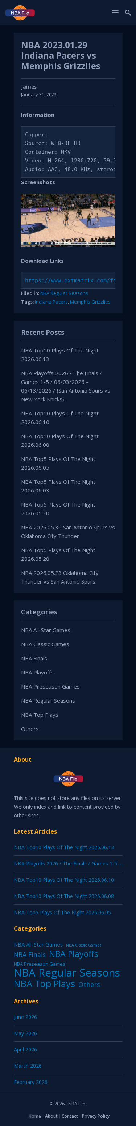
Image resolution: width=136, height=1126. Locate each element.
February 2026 (31, 1082)
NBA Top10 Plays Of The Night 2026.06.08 (64, 896)
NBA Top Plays (39, 714)
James (29, 86)
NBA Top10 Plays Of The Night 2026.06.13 (64, 847)
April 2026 (25, 1049)
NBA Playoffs (37, 672)
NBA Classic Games (45, 644)
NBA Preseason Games (50, 686)
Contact (70, 1116)
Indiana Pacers (51, 302)
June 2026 (25, 1016)
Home (35, 1116)
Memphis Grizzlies (90, 302)
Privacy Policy (96, 1116)
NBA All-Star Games (45, 630)
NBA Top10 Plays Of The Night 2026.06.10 (64, 879)
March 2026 (28, 1065)
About (51, 1116)
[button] (116, 12)
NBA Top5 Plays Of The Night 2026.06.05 (62, 912)
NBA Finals (34, 658)
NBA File (76, 1104)
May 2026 (25, 1033)
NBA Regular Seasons (64, 293)
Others (30, 728)
